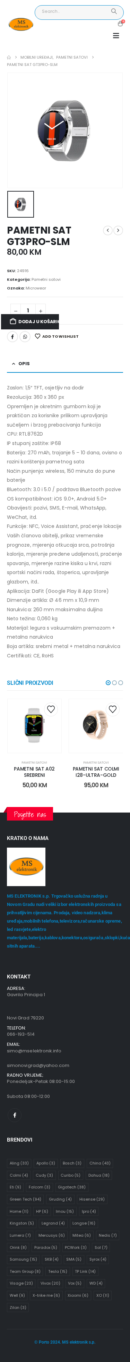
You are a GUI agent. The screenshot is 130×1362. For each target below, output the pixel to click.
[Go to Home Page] (9, 57)
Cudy (44, 1175)
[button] (116, 36)
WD (96, 1283)
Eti (15, 1187)
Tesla (57, 1271)
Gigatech (72, 1187)
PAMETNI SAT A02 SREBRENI (34, 772)
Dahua (99, 1175)
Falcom (39, 1187)
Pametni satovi (46, 279)
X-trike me (46, 1295)
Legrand (53, 1223)
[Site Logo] (21, 25)
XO (102, 1295)
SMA (73, 1259)
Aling (19, 1163)
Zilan (18, 1307)
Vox (74, 1283)
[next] (118, 230)
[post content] (35, 726)
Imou (65, 1211)
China (100, 1163)
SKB (52, 1259)
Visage (21, 1283)
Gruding (60, 1199)
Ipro (89, 1211)
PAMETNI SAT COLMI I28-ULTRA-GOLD (96, 772)
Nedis (108, 1235)
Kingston (22, 1223)
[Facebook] (14, 1115)
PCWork (76, 1247)
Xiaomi (78, 1295)
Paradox (45, 1247)
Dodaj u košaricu (38, 321)
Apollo (45, 1163)
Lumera (20, 1235)
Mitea (81, 1235)
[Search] (113, 11)
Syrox (97, 1259)
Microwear (36, 288)
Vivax (50, 1283)
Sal (101, 1247)
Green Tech (25, 1199)
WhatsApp (25, 336)
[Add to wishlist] (51, 709)
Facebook (12, 336)
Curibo (70, 1175)
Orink (18, 1247)
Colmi (19, 1175)
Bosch (72, 1163)
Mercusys (51, 1235)
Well (17, 1295)
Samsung (23, 1259)
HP (42, 1211)
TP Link (85, 1271)
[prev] (108, 230)
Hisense (92, 1199)
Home (19, 1211)
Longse (83, 1223)
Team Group (25, 1271)
